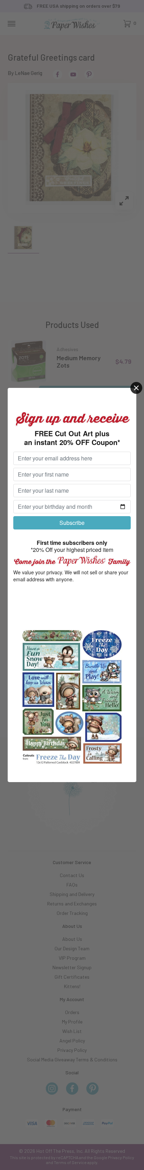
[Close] (136, 388)
